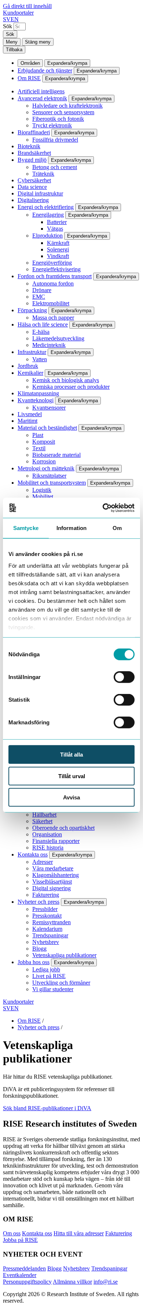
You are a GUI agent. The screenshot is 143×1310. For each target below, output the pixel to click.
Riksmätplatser (49, 476)
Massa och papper (53, 317)
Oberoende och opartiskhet (63, 828)
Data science (32, 187)
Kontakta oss (33, 854)
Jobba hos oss (34, 962)
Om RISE (29, 78)
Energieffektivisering (56, 269)
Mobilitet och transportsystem (52, 482)
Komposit (43, 441)
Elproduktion (47, 235)
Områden (30, 63)
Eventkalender (19, 1275)
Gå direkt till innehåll (27, 6)
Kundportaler (18, 13)
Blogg (39, 948)
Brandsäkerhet (34, 153)
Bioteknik (29, 146)
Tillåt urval (71, 776)
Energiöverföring (52, 263)
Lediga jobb (46, 969)
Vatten (39, 359)
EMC (38, 297)
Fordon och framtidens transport (55, 276)
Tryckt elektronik (52, 125)
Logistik (41, 490)
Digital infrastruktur (40, 193)
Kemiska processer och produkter (71, 387)
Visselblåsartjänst (52, 881)
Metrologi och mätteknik (46, 468)
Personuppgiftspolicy (27, 1282)
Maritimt (27, 421)
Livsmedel (30, 414)
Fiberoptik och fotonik (58, 119)
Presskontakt (47, 915)
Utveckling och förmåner (61, 982)
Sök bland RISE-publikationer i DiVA (47, 1108)
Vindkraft (58, 256)
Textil (38, 448)
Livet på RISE (49, 976)
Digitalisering (33, 200)
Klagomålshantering (55, 875)
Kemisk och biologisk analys (65, 380)
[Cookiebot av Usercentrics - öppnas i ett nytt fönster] (103, 507)
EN (15, 19)
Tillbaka (14, 49)
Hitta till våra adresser (79, 1233)
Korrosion (44, 461)
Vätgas (55, 228)
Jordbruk (28, 366)
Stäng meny (38, 42)
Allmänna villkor (72, 1282)
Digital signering (51, 888)
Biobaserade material (56, 455)
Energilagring (48, 215)
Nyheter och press (38, 902)
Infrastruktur (32, 352)
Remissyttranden (51, 922)
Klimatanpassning (38, 393)
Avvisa (71, 797)
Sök (7, 26)
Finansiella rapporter (56, 841)
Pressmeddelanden (24, 1268)
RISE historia (47, 847)
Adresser (42, 862)
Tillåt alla (71, 754)
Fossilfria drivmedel (55, 140)
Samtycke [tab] (25, 528)
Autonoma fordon (53, 283)
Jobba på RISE (20, 1240)
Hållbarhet (44, 814)
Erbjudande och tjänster (45, 70)
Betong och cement (54, 167)
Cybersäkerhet (34, 180)
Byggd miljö (32, 160)
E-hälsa (41, 332)
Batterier (57, 222)
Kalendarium (47, 929)
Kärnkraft (58, 243)
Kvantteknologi (36, 400)
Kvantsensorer (49, 407)
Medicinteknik (49, 345)
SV (7, 19)
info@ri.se (106, 1282)
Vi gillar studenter (52, 989)
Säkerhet (42, 821)
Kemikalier (30, 373)
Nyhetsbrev (45, 942)
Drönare (41, 290)
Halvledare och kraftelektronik (67, 105)
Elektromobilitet (50, 303)
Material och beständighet (47, 428)
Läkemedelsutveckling (58, 338)
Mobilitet (42, 496)
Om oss (12, 1233)
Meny (12, 42)
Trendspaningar (50, 935)
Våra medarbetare (52, 868)
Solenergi (58, 249)
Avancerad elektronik (42, 98)
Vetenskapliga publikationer (64, 955)
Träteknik (43, 174)
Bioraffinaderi (34, 132)
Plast (37, 435)
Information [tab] (71, 528)
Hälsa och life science (43, 324)
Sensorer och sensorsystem (63, 112)
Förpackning (32, 310)
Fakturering (45, 895)
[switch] (124, 677)
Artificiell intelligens (41, 91)
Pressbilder (45, 909)
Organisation (47, 834)
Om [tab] (117, 528)
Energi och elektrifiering (46, 207)
